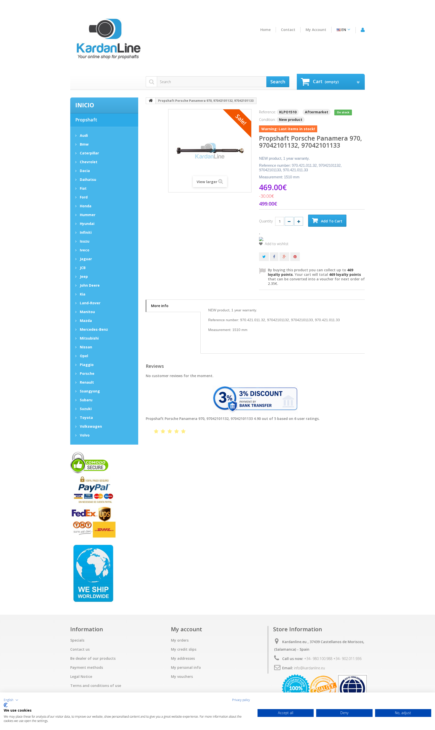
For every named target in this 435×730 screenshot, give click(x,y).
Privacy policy (241, 700)
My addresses (183, 658)
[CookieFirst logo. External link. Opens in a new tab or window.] (6, 705)
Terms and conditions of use (95, 685)
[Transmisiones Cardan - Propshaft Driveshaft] (108, 41)
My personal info (186, 667)
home (265, 29)
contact (288, 29)
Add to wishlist (276, 244)
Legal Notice (81, 676)
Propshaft (86, 120)
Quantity (266, 221)
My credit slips (183, 649)
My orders (180, 640)
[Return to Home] (151, 101)
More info (159, 305)
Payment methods (86, 667)
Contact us (80, 649)
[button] (11, 700)
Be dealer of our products (93, 658)
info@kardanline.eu (309, 668)
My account (316, 29)
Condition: (267, 119)
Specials (77, 640)
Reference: (267, 112)
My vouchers (182, 676)
